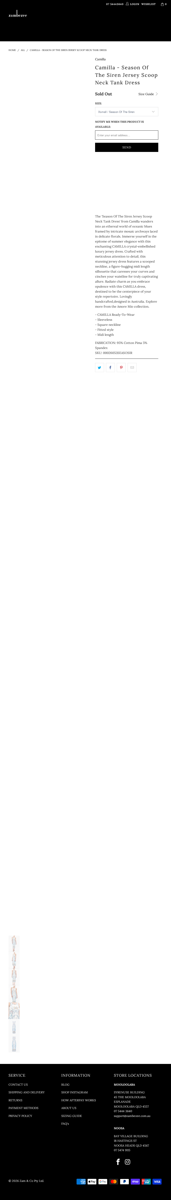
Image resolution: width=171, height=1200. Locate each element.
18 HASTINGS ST (125, 1141)
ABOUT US (68, 1108)
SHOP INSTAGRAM (74, 1092)
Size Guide (146, 94)
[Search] (106, 30)
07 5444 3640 (123, 1111)
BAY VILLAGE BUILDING (131, 1136)
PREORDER (105, 19)
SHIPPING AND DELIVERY (27, 1092)
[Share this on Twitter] (99, 367)
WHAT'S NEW (47, 19)
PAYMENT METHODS (23, 1108)
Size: (98, 103)
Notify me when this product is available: (119, 124)
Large (102, 177)
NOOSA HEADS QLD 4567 (131, 1145)
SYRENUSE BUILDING (129, 1092)
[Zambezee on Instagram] (128, 1162)
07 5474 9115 (122, 1150)
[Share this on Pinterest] (121, 367)
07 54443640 (115, 4)
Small (120, 167)
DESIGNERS (82, 19)
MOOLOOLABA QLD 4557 (131, 1106)
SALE (93, 30)
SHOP (63, 19)
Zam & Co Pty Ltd (31, 1181)
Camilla (100, 59)
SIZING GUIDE (71, 1116)
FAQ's (65, 1123)
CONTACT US (18, 1084)
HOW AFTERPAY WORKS (78, 1100)
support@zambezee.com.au (132, 1116)
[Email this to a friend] (132, 367)
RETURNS (15, 1100)
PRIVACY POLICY (20, 1116)
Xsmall (103, 167)
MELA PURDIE (126, 19)
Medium (137, 167)
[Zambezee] (17, 13)
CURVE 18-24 (151, 19)
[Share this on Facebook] (110, 367)
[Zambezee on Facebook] (118, 1162)
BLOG (65, 1084)
